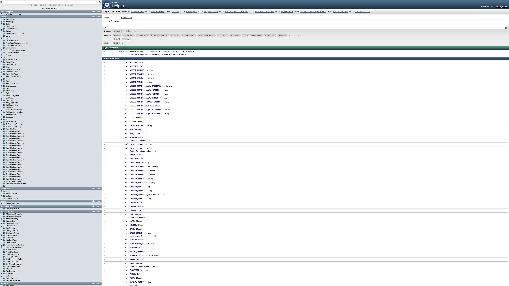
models (4, 201)
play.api (4, 283)
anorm (4, 17)
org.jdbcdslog (7, 206)
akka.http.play (7, 12)
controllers (5, 189)
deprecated (69, 5)
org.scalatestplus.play (10, 211)
